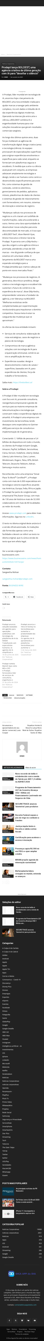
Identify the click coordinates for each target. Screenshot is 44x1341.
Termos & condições (22, 1334)
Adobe (4, 955)
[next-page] (7, 882)
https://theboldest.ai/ (22, 382)
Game (4, 1018)
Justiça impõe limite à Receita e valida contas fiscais (25, 829)
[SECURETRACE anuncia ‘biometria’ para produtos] (8, 807)
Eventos (5, 1004)
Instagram (6, 1042)
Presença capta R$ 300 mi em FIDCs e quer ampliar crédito (27, 851)
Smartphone (7, 1126)
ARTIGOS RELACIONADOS (13, 768)
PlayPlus (5, 1095)
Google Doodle (8, 1028)
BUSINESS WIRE (16, 585)
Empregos (6, 993)
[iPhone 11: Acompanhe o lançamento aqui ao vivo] (8, 1214)
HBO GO (5, 1032)
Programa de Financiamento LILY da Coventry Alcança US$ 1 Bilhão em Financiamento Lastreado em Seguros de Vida (28, 792)
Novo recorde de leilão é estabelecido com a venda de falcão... (27, 910)
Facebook (6, 1007)
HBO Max (6, 1035)
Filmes (4, 1011)
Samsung (6, 1116)
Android (5, 959)
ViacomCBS (6, 1168)
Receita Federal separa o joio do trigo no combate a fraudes (27, 818)
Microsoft (6, 1063)
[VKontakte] (28, 1320)
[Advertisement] (22, 29)
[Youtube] (34, 1320)
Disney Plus (6, 987)
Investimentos (7, 1049)
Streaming (6, 1137)
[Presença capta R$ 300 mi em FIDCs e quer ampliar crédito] (8, 851)
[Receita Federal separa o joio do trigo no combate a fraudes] (8, 818)
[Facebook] (4, 84)
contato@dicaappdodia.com (25, 1305)
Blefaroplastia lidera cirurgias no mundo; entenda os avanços (28, 873)
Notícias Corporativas (14, 54)
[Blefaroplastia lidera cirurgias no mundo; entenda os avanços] (8, 874)
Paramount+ (7, 1091)
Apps (4, 973)
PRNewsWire (7, 1105)
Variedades (6, 1165)
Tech (4, 1140)
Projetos (5, 1109)
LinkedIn (30, 516)
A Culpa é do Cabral (10, 952)
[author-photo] (22, 753)
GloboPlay (6, 1021)
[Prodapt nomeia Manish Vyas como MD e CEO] (11, 675)
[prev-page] (3, 882)
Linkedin (5, 1060)
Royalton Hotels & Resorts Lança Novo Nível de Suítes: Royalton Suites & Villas (32, 729)
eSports (5, 1000)
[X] (10, 84)
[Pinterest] (15, 84)
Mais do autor (31, 768)
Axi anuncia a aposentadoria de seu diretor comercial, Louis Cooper (11, 729)
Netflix (4, 1070)
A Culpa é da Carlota (10, 948)
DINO (6, 77)
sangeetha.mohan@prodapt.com (17, 578)
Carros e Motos (8, 976)
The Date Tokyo (8, 1147)
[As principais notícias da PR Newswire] (8, 1191)
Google (5, 1025)
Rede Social (6, 1112)
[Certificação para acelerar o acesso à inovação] (8, 840)
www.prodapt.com (17, 513)
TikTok (4, 1151)
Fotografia (6, 1014)
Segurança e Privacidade (12, 1119)
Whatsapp (6, 1172)
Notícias (5, 1077)
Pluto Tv (5, 1098)
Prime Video (7, 1102)
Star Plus (5, 1133)
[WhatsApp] (21, 84)
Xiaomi (5, 1175)
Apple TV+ (6, 969)
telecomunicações (19, 698)
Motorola (5, 1067)
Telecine (5, 1144)
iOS (3, 1053)
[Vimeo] (22, 1320)
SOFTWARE (29, 695)
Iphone (5, 1056)
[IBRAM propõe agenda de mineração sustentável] (8, 863)
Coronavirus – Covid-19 (11, 980)
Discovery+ (6, 983)
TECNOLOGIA (7, 698)
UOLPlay (5, 1161)
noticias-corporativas (10, 1084)
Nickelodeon (7, 1074)
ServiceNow (6, 1123)
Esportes (5, 997)
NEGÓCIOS (20, 695)
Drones (5, 990)
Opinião (5, 1088)
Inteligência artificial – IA (12, 1046)
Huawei (5, 1039)
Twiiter (5, 1154)
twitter (5, 1158)
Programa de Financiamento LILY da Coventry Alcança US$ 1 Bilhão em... (28, 921)
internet (11, 695)
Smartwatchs (7, 1130)
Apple (4, 962)
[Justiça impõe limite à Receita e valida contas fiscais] (8, 829)
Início (3, 54)
